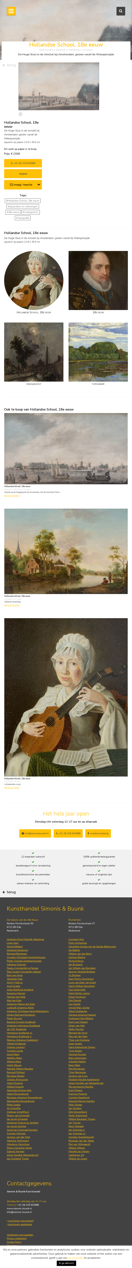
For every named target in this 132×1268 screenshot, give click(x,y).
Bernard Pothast (16, 1072)
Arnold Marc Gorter (79, 1007)
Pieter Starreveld (78, 1115)
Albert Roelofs (15, 1083)
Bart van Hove (15, 975)
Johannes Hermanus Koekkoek (23, 1025)
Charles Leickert (16, 1047)
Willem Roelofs (15, 1086)
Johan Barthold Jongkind (20, 989)
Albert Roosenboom (18, 1094)
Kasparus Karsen (16, 993)
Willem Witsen (77, 1148)
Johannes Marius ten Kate (21, 1004)
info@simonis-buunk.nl (19, 1212)
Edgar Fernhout (77, 997)
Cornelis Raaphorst (79, 1097)
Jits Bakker (74, 950)
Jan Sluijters (75, 1108)
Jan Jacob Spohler (16, 1126)
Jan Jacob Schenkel (17, 1119)
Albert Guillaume (78, 1011)
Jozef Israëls (13, 986)
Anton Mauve (14, 1065)
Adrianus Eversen (16, 964)
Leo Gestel (74, 1004)
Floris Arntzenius (78, 943)
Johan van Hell (77, 1025)
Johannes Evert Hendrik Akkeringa (25, 939)
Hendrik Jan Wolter (79, 1151)
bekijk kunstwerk (11, 495)
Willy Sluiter (75, 1104)
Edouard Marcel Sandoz (82, 1101)
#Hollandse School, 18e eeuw (22, 200)
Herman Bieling (77, 957)
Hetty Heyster (76, 1029)
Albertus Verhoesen (18, 1140)
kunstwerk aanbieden (20, 1224)
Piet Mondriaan (77, 1068)
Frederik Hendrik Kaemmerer (84, 1079)
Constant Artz (76, 939)
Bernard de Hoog (78, 1032)
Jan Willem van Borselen (82, 968)
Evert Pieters (75, 1090)
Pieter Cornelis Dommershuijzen (24, 961)
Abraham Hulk (15, 979)
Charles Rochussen (17, 1079)
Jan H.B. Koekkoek (16, 1029)
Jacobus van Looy (78, 1076)
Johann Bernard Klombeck (21, 1015)
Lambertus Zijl (76, 1155)
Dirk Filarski (75, 1000)
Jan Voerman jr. (77, 1130)
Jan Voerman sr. (77, 1133)
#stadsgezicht (30, 212)
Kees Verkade (76, 1126)
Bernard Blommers (17, 953)
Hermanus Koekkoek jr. (19, 1036)
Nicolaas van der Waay (81, 1140)
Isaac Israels (75, 1043)
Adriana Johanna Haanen (82, 1015)
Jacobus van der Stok (18, 1137)
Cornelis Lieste (15, 1050)
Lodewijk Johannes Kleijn (20, 1007)
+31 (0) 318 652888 (24, 163)
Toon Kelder (75, 1050)
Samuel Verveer (15, 1151)
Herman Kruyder (77, 1054)
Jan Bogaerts (76, 964)
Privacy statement (16, 1238)
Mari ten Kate (14, 1000)
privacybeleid (76, 1258)
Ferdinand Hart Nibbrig (81, 1018)
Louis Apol (12, 943)
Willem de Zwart (78, 1158)
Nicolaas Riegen (16, 1076)
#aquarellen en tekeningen (23, 206)
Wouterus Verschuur (18, 1144)
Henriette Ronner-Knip (19, 1090)
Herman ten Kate (16, 997)
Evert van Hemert (78, 1022)
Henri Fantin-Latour (79, 993)
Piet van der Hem (78, 1036)
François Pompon (78, 1094)
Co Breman (75, 975)
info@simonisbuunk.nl (36, 833)
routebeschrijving (98, 833)
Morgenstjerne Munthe (81, 1086)
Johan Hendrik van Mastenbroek (86, 1083)
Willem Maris (14, 1061)
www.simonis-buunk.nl (19, 1208)
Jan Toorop (75, 1122)
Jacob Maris (13, 1054)
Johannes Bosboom (17, 950)
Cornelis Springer (16, 1133)
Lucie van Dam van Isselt (82, 982)
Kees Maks (74, 1065)
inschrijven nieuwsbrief (21, 1220)
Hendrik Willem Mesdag (20, 1068)
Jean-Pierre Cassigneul (81, 979)
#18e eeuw (13, 212)
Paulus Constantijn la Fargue (22, 968)
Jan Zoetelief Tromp (18, 1158)
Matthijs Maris (14, 1058)
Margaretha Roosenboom (21, 1101)
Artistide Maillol (77, 1061)
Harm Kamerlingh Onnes (82, 1047)
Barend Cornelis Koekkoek (21, 1022)
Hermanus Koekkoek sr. (19, 1032)
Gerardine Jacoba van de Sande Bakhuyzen (92, 946)
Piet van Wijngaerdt (79, 1144)
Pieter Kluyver (14, 1018)
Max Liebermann (77, 1058)
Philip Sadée (13, 1104)
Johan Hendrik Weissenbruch (22, 1155)
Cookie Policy (14, 1242)
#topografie (22, 218)
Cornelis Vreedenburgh (81, 1137)
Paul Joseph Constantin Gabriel (24, 971)
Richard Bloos (76, 961)
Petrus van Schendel (18, 1115)
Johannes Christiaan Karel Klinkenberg (28, 1011)
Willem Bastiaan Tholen (82, 1119)
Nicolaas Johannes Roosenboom (24, 1097)
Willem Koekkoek (16, 1043)
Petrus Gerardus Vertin (19, 1148)
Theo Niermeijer (77, 1072)
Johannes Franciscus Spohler (22, 1122)
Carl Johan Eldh (77, 989)
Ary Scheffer (14, 1108)
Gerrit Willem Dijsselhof (82, 986)
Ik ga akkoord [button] (66, 1263)
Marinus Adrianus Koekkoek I (22, 1040)
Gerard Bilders (15, 946)
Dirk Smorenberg (78, 1112)
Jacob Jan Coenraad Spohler (22, 1130)
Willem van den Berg (80, 953)
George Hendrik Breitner (82, 971)
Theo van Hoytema (79, 1040)
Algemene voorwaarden (20, 1235)
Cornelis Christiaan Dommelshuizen (26, 957)
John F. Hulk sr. (15, 982)
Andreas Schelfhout (18, 1112)
